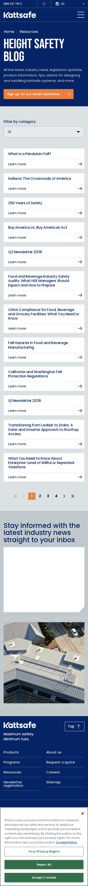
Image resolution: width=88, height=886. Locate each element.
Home (9, 31)
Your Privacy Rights (43, 851)
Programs (12, 762)
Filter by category (20, 121)
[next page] (64, 496)
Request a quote (60, 762)
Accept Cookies (44, 877)
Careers (53, 772)
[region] (44, 846)
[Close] (83, 813)
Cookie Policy (66, 842)
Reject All (44, 864)
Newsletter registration (13, 784)
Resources (29, 31)
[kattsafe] (20, 15)
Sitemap (53, 782)
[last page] (72, 496)
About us (53, 752)
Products (11, 752)
